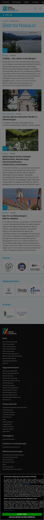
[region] (22, 497)
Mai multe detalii (26, 484)
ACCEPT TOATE (22, 514)
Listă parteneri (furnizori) (9, 510)
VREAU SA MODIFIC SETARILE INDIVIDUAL (22, 517)
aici (4, 492)
